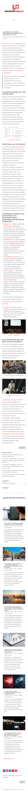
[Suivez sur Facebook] (4, 771)
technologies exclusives (11, 226)
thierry (6, 37)
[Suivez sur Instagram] (7, 771)
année (9, 52)
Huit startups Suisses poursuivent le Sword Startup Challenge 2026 (14, 523)
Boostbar (9, 301)
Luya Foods (7, 270)
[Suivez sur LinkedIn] (10, 771)
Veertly (12, 353)
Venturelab (20, 147)
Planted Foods (14, 434)
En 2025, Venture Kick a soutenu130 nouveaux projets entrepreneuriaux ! (12, 692)
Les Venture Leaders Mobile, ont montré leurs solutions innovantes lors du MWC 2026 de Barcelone (13, 460)
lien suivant (7, 87)
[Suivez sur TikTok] (16, 771)
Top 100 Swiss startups (9, 375)
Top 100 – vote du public (14, 335)
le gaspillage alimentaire (15, 243)
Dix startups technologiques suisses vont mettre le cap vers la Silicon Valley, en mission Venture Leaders (13, 466)
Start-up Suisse (8, 527)
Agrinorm (6, 281)
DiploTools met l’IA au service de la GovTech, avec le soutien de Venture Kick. (13, 651)
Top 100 (6, 43)
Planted (6, 224)
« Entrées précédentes (8, 758)
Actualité (18, 37)
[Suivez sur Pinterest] (13, 771)
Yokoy (22, 434)
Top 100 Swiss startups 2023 (14, 139)
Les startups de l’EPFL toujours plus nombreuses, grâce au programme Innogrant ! (13, 734)
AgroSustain (7, 239)
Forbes (16, 106)
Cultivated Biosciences (10, 256)
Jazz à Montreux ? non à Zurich (14, 395)
